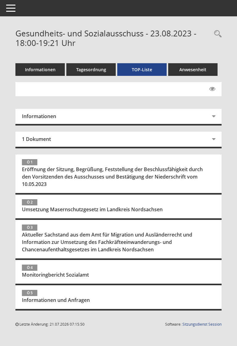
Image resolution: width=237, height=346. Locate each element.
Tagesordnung (91, 69)
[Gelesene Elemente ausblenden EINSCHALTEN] (212, 89)
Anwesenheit (192, 69)
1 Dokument (36, 139)
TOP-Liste (142, 69)
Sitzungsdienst (202, 324)
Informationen (40, 69)
